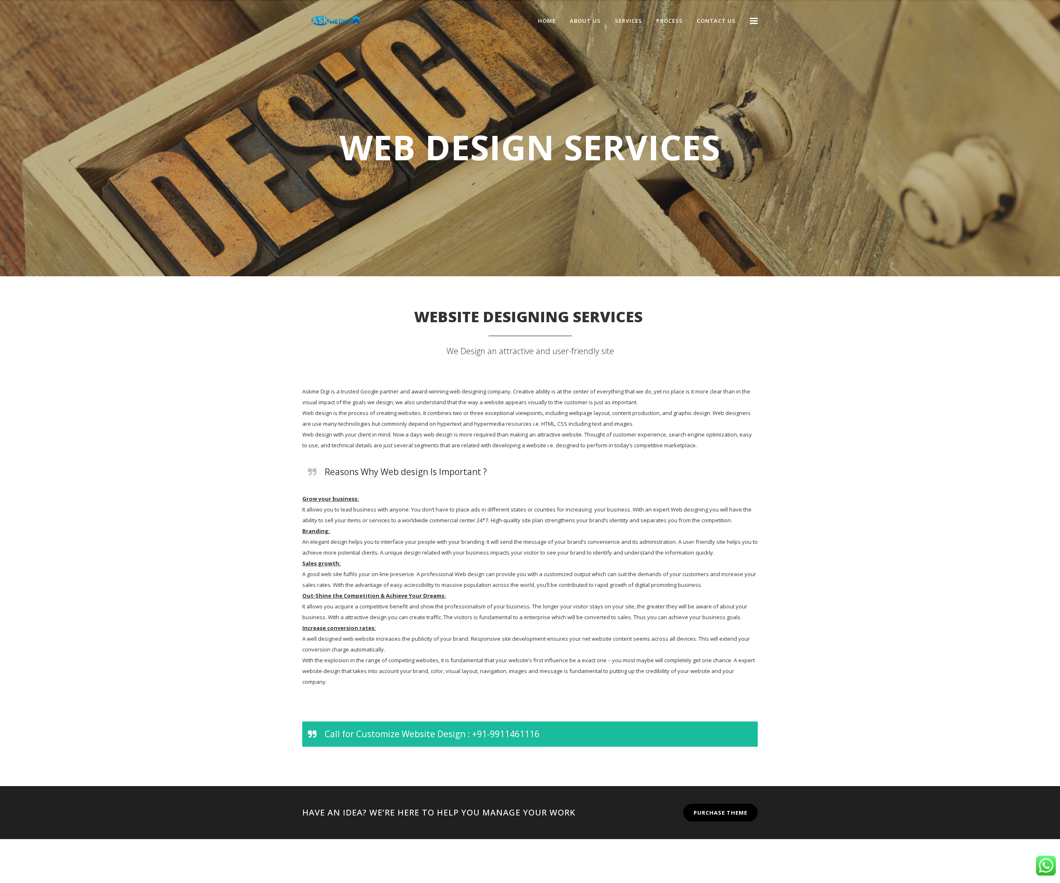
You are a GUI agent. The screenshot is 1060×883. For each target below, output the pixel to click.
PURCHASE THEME (720, 812)
